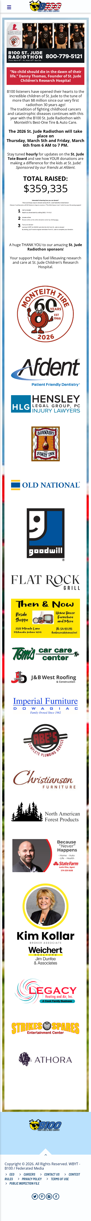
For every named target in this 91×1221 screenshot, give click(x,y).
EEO (11, 1174)
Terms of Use (60, 1179)
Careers (29, 1174)
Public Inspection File (24, 1183)
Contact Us (51, 1174)
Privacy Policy (32, 1179)
